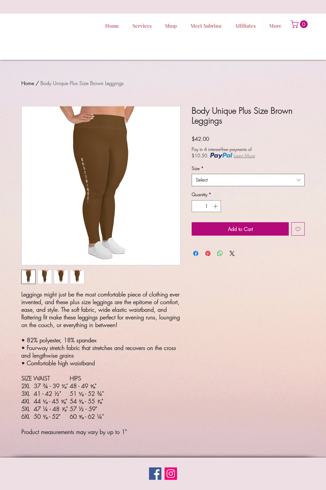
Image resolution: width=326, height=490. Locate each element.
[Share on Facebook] (196, 253)
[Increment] (216, 206)
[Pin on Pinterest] (208, 253)
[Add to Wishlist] (298, 229)
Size (198, 168)
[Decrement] (197, 206)
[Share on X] (232, 253)
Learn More (244, 156)
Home (27, 83)
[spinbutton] (206, 206)
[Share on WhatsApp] (220, 253)
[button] (300, 24)
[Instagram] (171, 473)
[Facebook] (155, 473)
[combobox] (248, 180)
